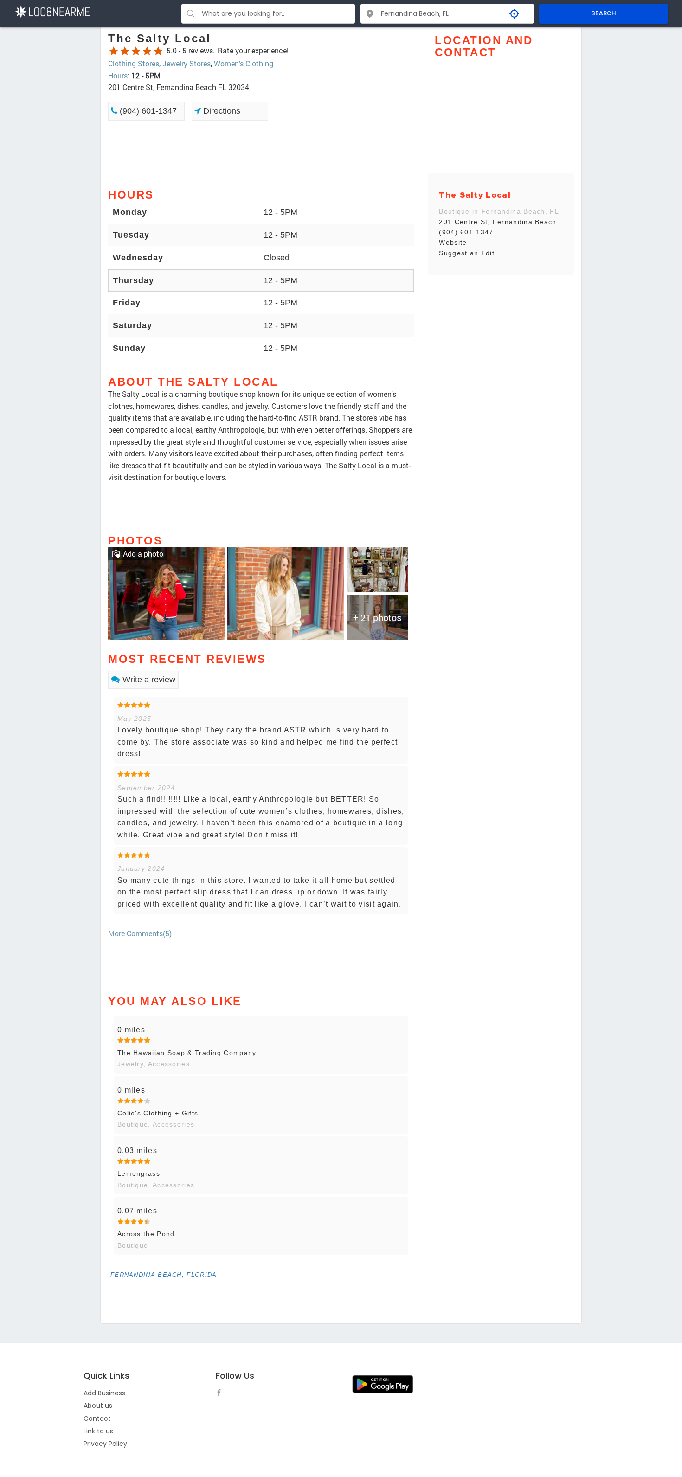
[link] (166, 592)
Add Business (104, 1393)
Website (453, 242)
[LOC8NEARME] (52, 11)
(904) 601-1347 (147, 111)
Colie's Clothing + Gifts (157, 1113)
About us (98, 1405)
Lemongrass (138, 1173)
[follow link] (221, 1394)
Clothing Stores (133, 63)
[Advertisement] (261, 154)
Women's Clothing (243, 63)
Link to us (98, 1431)
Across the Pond (146, 1233)
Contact (97, 1418)
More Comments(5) (140, 933)
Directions (220, 111)
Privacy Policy (105, 1443)
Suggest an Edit (467, 253)
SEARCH (603, 13)
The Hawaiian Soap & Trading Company (187, 1052)
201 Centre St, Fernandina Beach (497, 222)
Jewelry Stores (186, 63)
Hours (118, 75)
